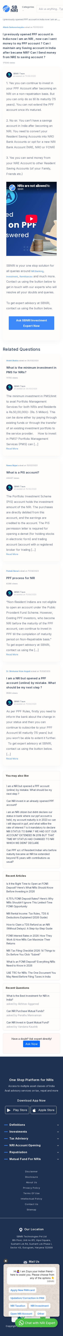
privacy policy (31, 1187)
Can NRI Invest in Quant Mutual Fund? (27, 1024)
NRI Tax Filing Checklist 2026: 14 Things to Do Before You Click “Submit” (30, 952)
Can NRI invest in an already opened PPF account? (30, 802)
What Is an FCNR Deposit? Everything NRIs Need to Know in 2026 (30, 963)
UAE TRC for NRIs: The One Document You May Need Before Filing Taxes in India (31, 974)
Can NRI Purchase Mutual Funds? (25, 1013)
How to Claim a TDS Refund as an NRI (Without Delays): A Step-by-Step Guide (29, 926)
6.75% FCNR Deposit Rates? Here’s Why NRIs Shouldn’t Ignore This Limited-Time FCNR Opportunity (29, 902)
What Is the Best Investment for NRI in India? (27, 999)
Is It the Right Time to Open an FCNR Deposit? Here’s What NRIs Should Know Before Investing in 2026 (29, 887)
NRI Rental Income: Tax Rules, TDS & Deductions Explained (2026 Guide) (27, 915)
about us (31, 1182)
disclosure (31, 1176)
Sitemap (31, 1209)
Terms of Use (31, 1193)
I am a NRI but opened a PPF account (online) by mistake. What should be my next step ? (29, 790)
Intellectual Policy (31, 1198)
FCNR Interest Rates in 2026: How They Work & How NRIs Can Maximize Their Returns (29, 939)
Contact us (31, 1204)
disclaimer (31, 1171)
